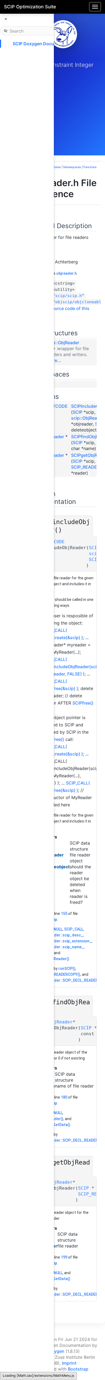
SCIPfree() (82, 703)
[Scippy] (63, 34)
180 (64, 1097)
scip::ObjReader (63, 342)
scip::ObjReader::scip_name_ (58, 947)
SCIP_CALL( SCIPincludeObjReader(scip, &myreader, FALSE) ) (72, 667)
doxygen (55, 1351)
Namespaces (72, 167)
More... (54, 360)
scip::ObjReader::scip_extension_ (62, 941)
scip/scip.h (68, 295)
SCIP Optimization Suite (30, 6)
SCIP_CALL (73, 929)
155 (64, 913)
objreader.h (66, 273)
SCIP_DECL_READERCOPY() (56, 974)
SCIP (77, 412)
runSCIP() (66, 968)
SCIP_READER (85, 467)
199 (64, 1257)
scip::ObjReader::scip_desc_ (57, 935)
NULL (58, 929)
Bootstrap (78, 1369)
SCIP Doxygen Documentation (44, 43)
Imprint (69, 1363)
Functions (90, 167)
